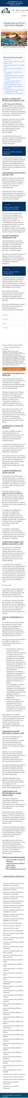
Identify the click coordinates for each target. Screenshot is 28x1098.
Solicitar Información (14, 369)
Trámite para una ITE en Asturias (14, 1074)
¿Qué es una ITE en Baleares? (12, 923)
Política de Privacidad (8, 365)
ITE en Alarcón (11, 867)
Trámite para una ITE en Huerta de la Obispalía (14, 24)
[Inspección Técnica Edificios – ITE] (14, 10)
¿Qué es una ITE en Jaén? (11, 928)
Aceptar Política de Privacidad (12, 345)
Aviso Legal (22, 363)
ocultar (7, 59)
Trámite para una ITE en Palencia (14, 1079)
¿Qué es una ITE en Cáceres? (12, 926)
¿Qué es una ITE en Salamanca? (13, 931)
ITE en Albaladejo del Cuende (15, 869)
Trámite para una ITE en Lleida (13, 1077)
